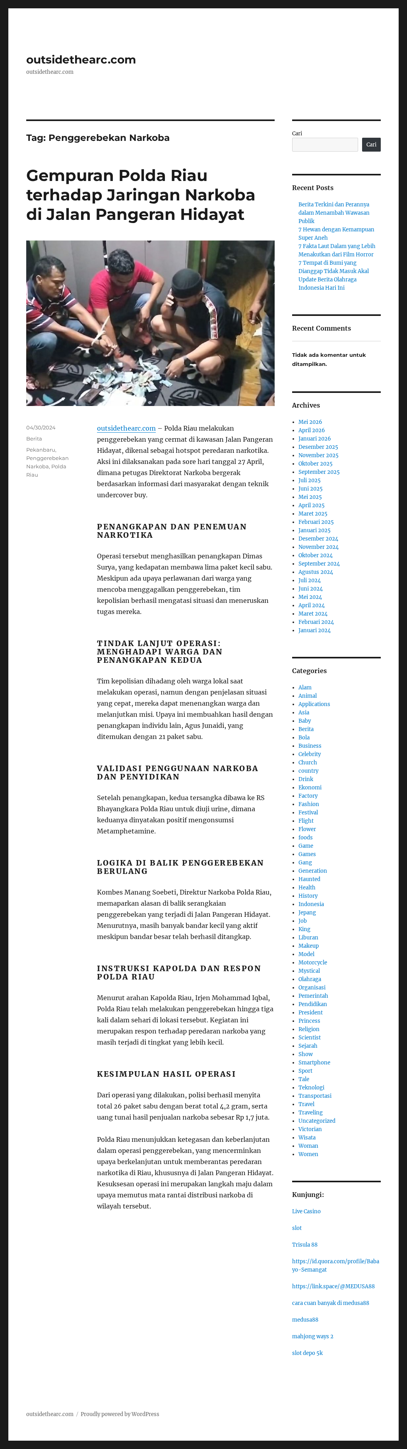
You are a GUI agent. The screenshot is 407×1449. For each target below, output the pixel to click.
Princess (309, 1021)
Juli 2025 (309, 480)
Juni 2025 (310, 488)
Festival (308, 812)
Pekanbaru (40, 449)
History (308, 896)
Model (306, 954)
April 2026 (311, 430)
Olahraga (309, 979)
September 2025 (319, 472)
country (308, 771)
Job (302, 921)
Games (307, 854)
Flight (306, 821)
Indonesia (311, 904)
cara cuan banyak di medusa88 (330, 1303)
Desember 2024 (318, 538)
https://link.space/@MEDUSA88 (333, 1286)
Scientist (309, 1037)
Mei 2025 (310, 497)
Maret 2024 (313, 613)
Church (307, 762)
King (304, 929)
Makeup (308, 946)
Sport (305, 1071)
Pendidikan (312, 1004)
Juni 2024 (310, 588)
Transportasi (314, 1096)
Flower (307, 829)
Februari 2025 (316, 522)
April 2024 (311, 605)
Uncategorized (316, 1121)
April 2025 (311, 505)
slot (297, 1228)
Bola (304, 737)
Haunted (309, 879)
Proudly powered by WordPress (120, 1414)
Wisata (307, 1137)
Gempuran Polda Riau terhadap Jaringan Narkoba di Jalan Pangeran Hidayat (141, 194)
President (310, 1012)
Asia (303, 712)
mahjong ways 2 (312, 1336)
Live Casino (306, 1211)
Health (307, 887)
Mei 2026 (310, 422)
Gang (305, 862)
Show (305, 1054)
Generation (312, 871)
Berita (34, 438)
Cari (297, 133)
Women (308, 1154)
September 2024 (319, 563)
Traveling (310, 1112)
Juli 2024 (309, 580)
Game (305, 846)
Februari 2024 (316, 622)
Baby (304, 721)
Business (310, 746)
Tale (303, 1079)
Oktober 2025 (315, 463)
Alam (305, 687)
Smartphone (314, 1062)
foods (305, 837)
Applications (314, 704)
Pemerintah (313, 996)
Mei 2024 (310, 597)
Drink (305, 779)
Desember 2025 (318, 447)
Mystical (309, 971)
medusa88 (305, 1319)
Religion (309, 1029)
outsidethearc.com (81, 59)
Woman (308, 1146)
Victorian (310, 1129)
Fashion (308, 804)
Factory (308, 796)
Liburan (308, 937)
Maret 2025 (313, 513)
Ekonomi (310, 787)
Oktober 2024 (315, 555)
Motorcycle (312, 962)
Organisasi (312, 987)
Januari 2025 (314, 530)
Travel (306, 1104)
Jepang (307, 912)
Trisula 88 (305, 1244)
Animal (307, 696)
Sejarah (308, 1046)
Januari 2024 (314, 630)
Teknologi (311, 1087)
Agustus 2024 (315, 572)
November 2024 (318, 547)
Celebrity (309, 754)
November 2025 (318, 455)
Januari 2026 (314, 438)
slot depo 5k (307, 1353)
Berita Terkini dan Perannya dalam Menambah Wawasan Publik (334, 213)
